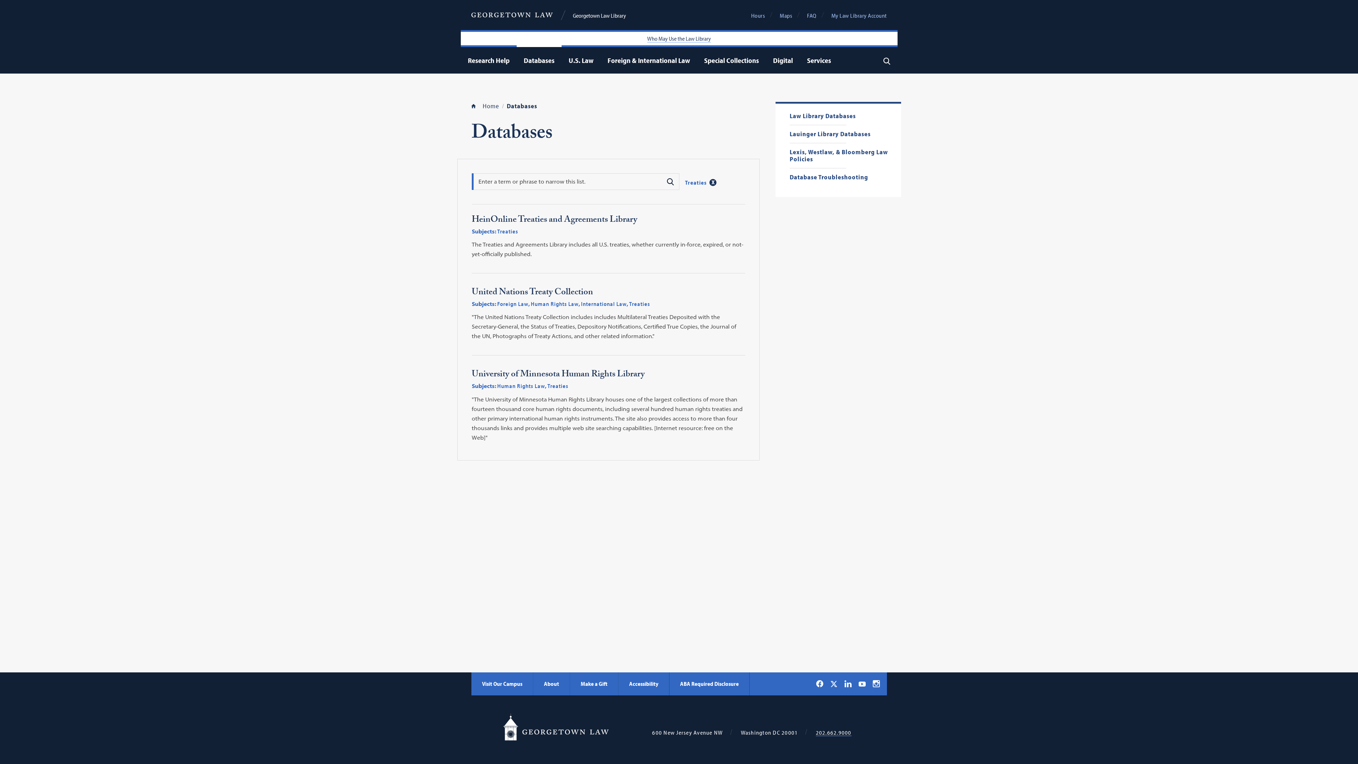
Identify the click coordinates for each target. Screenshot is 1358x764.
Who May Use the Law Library (679, 38)
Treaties (696, 182)
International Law (604, 303)
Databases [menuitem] (539, 60)
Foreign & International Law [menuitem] (649, 60)
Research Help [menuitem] (489, 60)
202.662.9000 (834, 732)
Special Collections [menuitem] (731, 60)
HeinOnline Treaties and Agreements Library (554, 220)
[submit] (670, 181)
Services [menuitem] (819, 60)
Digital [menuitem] (783, 60)
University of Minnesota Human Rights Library (558, 375)
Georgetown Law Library (599, 15)
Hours (758, 15)
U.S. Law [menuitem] (581, 60)
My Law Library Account (859, 15)
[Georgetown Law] (512, 15)
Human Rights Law (555, 303)
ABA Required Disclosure (709, 684)
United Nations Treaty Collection (532, 293)
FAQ (812, 15)
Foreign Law (512, 303)
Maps (786, 15)
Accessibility (643, 684)
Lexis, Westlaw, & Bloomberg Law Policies (839, 156)
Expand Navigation (511, 60)
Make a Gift (594, 684)
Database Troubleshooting (829, 177)
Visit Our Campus (502, 684)
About (551, 684)
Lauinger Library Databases (830, 134)
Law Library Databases (823, 116)
